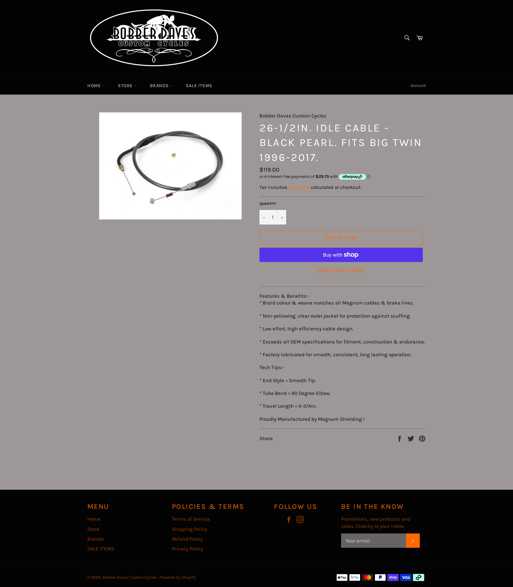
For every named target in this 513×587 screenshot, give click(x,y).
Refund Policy (187, 539)
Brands (160, 85)
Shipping (299, 187)
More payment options (341, 269)
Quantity (267, 204)
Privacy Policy (187, 549)
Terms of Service (191, 519)
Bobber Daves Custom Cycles (130, 577)
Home (94, 85)
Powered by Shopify (177, 577)
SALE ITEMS (199, 85)
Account (418, 85)
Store (126, 85)
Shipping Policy (189, 529)
